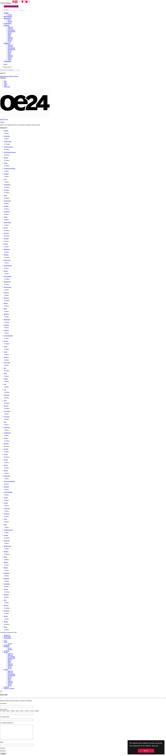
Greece (6, 438)
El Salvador (7, 476)
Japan (5, 352)
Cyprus (6, 497)
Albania (6, 621)
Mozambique (7, 287)
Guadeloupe (7, 433)
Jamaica (6, 357)
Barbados (6, 573)
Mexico (6, 303)
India (5, 400)
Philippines (7, 249)
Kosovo (6, 341)
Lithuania (6, 325)
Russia (6, 228)
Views (7, 76)
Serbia (5, 217)
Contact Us (7, 635)
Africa (5, 627)
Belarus (6, 567)
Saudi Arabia (7, 222)
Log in (9, 20)
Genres (6, 25)
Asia (5, 600)
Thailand (6, 174)
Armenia (6, 605)
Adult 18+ (10, 27)
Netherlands (7, 281)
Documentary (11, 30)
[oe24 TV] (21, 3)
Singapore (7, 211)
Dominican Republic (9, 481)
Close (5, 640)
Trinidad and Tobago (9, 168)
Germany (6, 443)
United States (7, 141)
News (9, 36)
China (5, 519)
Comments (15, 76)
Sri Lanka (6, 190)
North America (8, 265)
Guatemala (7, 427)
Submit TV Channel (9, 688)
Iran (5, 389)
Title (4, 76)
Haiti (5, 422)
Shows (10, 40)
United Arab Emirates (10, 152)
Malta (5, 308)
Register (10, 21)
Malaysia (6, 314)
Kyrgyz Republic (8, 335)
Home (6, 13)
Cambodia (7, 540)
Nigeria (6, 271)
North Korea (7, 260)
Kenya (5, 346)
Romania (6, 233)
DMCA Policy (7, 636)
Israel (5, 373)
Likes (10, 76)
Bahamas (6, 578)
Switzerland (7, 184)
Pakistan (6, 255)
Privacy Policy (7, 638)
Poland (6, 244)
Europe (6, 465)
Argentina (6, 611)
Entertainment (11, 31)
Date (1, 76)
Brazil (5, 557)
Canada (6, 535)
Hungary (6, 406)
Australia (6, 594)
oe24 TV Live (4, 119)
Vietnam (6, 130)
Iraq (5, 384)
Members (7, 18)
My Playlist (8, 16)
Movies (10, 33)
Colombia (6, 513)
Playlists (7, 43)
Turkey (5, 163)
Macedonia (7, 319)
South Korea (7, 201)
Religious (10, 38)
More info (155, 746)
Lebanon (6, 330)
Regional (10, 37)
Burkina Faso (7, 546)
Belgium (6, 562)
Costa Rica (7, 508)
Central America (8, 530)
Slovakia (6, 206)
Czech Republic (8, 492)
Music (9, 34)
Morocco (6, 292)
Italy (5, 368)
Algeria (6, 616)
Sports (9, 41)
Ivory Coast (7, 362)
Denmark (6, 486)
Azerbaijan (7, 584)
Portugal (6, 238)
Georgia (6, 449)
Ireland (6, 379)
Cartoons (10, 28)
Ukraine (6, 157)
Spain (5, 195)
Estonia (6, 470)
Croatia (6, 503)
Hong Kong (7, 411)
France (6, 454)
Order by (3, 78)
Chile (5, 524)
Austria (6, 589)
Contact (10, 14)
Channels (7, 61)
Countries (7, 23)
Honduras (6, 416)
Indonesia (6, 395)
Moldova (6, 298)
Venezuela (7, 136)
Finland (6, 460)
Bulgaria (6, 551)
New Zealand (7, 276)
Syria (5, 179)
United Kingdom (8, 147)
